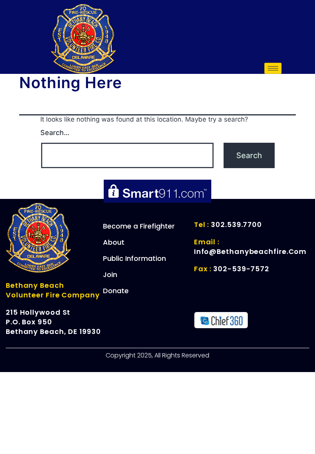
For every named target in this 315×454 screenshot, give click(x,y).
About (113, 242)
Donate (116, 290)
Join (110, 274)
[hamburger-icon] (273, 68)
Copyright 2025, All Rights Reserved (157, 355)
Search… (55, 133)
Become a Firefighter (139, 226)
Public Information (134, 258)
